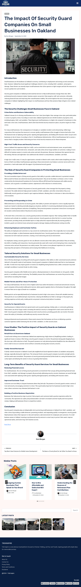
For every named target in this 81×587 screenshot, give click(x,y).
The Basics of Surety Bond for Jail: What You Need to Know (59, 450)
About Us (4, 559)
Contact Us (5, 562)
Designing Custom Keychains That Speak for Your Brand (14, 485)
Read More (7, 424)
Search (75, 510)
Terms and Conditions (8, 567)
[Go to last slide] (6, 482)
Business (7, 13)
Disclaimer (5, 569)
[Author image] (7, 491)
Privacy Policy (6, 564)
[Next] (74, 482)
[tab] (37, 501)
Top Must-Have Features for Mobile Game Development (20, 450)
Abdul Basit (38, 493)
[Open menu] (77, 3)
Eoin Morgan (13, 490)
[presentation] (15, 471)
